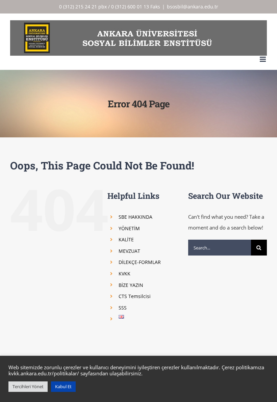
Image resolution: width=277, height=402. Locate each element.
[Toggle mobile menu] (263, 59)
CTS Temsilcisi (135, 296)
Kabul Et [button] (63, 386)
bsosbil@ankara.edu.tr (192, 6)
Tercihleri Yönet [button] (28, 386)
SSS (123, 307)
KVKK (124, 273)
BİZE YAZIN (131, 285)
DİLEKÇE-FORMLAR (140, 262)
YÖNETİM (129, 228)
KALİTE (126, 239)
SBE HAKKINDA (135, 217)
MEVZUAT (129, 251)
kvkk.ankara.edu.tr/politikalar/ (43, 373)
